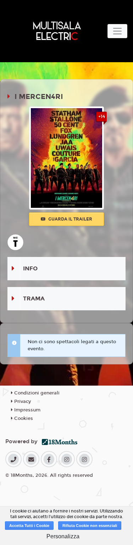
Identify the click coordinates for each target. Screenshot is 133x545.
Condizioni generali (36, 393)
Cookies (23, 418)
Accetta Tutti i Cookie (29, 525)
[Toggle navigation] (117, 31)
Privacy (22, 401)
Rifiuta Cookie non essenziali (89, 525)
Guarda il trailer (69, 219)
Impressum (26, 410)
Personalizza (62, 536)
